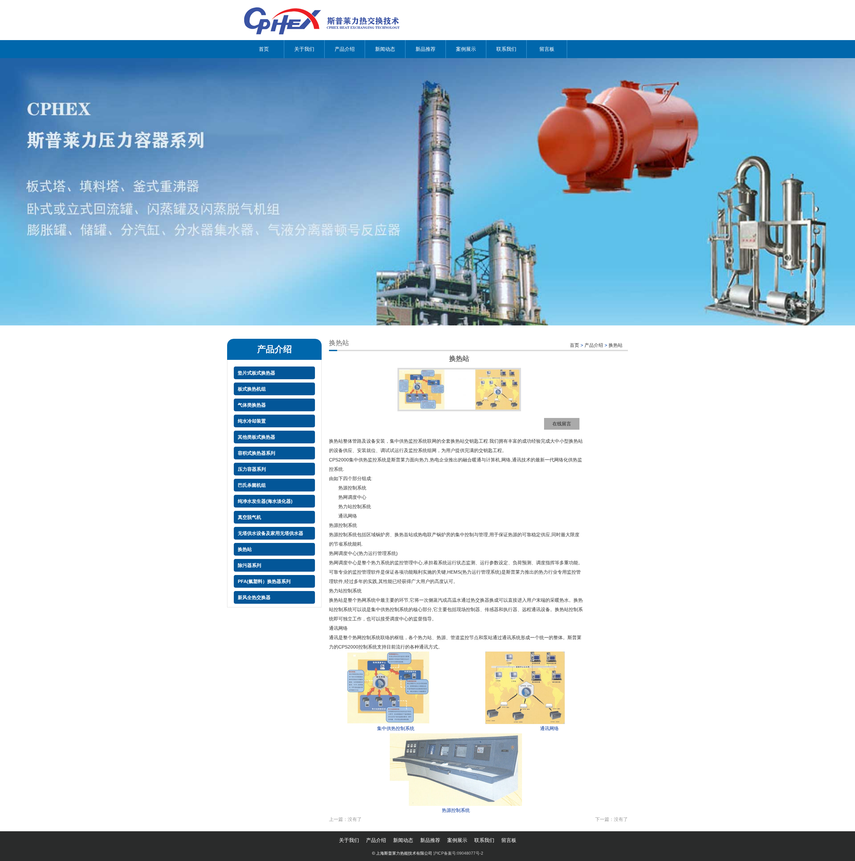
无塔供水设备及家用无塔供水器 (270, 533)
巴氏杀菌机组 (252, 485)
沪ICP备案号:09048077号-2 (458, 853)
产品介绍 (345, 49)
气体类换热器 (252, 405)
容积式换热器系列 (256, 453)
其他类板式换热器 (256, 437)
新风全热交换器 (254, 597)
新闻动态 (385, 49)
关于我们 (304, 49)
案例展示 (466, 49)
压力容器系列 (252, 469)
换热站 (245, 549)
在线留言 (561, 423)
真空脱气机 (249, 517)
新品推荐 (425, 49)
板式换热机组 (252, 389)
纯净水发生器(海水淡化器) (265, 501)
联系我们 (506, 49)
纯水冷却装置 (252, 421)
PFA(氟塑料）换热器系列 (264, 581)
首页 (264, 49)
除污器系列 (249, 565)
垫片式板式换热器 (256, 373)
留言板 (546, 49)
